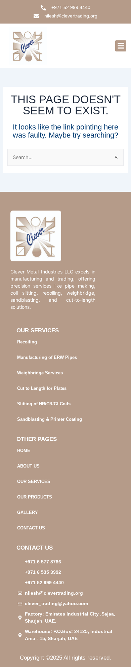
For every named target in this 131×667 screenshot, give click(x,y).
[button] (120, 45)
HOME (23, 450)
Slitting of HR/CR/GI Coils (44, 403)
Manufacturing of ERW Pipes (47, 357)
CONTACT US (31, 527)
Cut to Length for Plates (42, 388)
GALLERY (27, 512)
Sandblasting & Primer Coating (49, 419)
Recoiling (27, 341)
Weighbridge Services (40, 372)
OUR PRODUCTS (34, 496)
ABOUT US (28, 466)
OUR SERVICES (33, 481)
